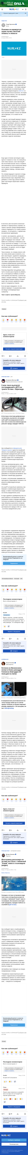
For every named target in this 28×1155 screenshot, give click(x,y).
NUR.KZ (21, 91)
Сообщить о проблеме (14, 1140)
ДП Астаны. (13, 904)
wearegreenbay (9, 708)
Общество (4, 20)
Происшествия (5, 376)
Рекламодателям (14, 1144)
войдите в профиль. (9, 343)
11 (11, 1053)
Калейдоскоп (4, 659)
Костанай (16, 578)
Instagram (15, 368)
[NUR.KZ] (14, 9)
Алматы (4, 309)
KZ (23, 9)
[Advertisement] (14, 69)
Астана (4, 1041)
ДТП (11, 376)
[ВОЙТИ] (25, 9)
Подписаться (14, 563)
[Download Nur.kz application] (14, 3)
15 (3, 1053)
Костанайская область (7, 578)
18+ (21, 578)
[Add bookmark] (25, 356)
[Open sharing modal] (18, 356)
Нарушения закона (16, 850)
